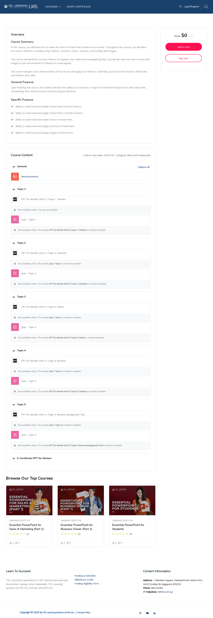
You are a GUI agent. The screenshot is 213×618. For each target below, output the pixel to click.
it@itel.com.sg (164, 591)
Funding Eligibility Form (87, 583)
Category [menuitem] (51, 6)
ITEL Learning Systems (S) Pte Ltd (58, 612)
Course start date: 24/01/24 (99, 155)
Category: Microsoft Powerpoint (133, 155)
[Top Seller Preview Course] (29, 500)
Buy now (183, 58)
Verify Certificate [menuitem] (78, 6)
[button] (14, 166)
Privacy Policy (83, 612)
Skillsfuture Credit (84, 579)
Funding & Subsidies (85, 575)
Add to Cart (184, 46)
